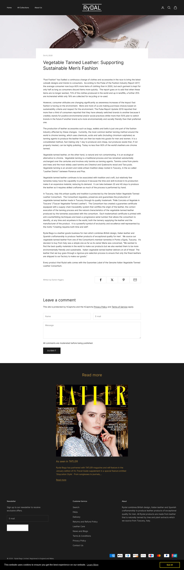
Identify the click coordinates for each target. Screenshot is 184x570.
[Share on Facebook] (100, 280)
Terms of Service (120, 307)
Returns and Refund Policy (85, 521)
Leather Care (79, 526)
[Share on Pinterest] (123, 280)
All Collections (23, 7)
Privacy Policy (100, 307)
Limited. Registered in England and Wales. (38, 558)
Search (76, 507)
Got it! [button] (170, 565)
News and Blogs (80, 531)
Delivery (76, 517)
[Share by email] (135, 280)
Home (9, 7)
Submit (51, 350)
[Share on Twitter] (112, 280)
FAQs (75, 512)
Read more (61, 480)
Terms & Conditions (82, 536)
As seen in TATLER (67, 461)
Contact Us (78, 545)
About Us (38, 7)
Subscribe (17, 528)
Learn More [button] (92, 565)
